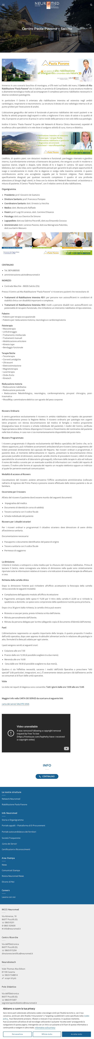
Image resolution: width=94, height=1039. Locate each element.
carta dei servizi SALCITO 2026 (15, 704)
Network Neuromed (11, 799)
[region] (47, 1022)
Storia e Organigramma (13, 820)
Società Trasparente (11, 838)
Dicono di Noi (8, 881)
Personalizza (17, 1034)
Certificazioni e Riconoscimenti (16, 849)
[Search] (91, 4)
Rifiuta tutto (47, 1034)
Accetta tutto (76, 1034)
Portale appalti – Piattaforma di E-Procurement (23, 825)
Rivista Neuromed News (13, 876)
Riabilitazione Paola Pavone (14, 804)
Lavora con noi (8, 897)
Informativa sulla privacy (45, 1027)
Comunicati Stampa (11, 870)
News (4, 864)
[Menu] (3, 5)
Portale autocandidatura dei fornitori (19, 831)
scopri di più (10, 978)
